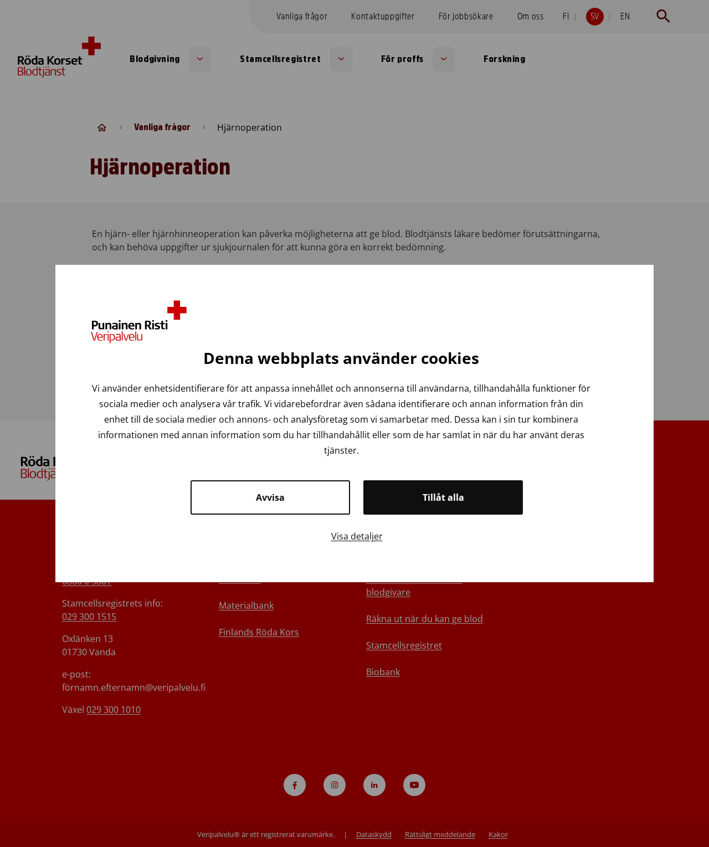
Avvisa (270, 497)
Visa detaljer (357, 536)
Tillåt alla (443, 497)
